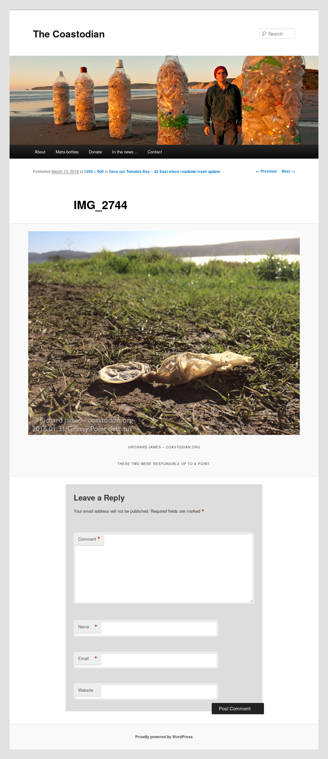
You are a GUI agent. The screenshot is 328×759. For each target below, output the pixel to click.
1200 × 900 (94, 171)
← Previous (266, 171)
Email (87, 658)
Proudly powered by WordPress (164, 736)
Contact (155, 152)
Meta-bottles (67, 152)
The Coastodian (69, 33)
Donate (95, 152)
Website (85, 690)
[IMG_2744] (164, 333)
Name (87, 627)
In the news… (125, 152)
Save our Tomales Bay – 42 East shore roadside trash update (164, 171)
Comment (89, 539)
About (40, 152)
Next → (288, 171)
